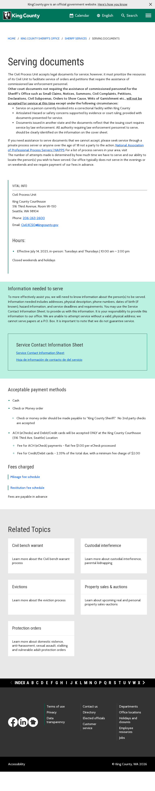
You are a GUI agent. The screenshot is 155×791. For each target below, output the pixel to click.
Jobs (122, 738)
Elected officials (94, 718)
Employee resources (126, 730)
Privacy (52, 712)
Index (20, 682)
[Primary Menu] (148, 15)
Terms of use (56, 706)
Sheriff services (76, 38)
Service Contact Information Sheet (40, 353)
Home (12, 38)
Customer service (89, 726)
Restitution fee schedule (27, 488)
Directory (89, 712)
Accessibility (16, 764)
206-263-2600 (34, 218)
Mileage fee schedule (25, 477)
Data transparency (56, 720)
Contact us (90, 706)
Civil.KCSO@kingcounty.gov (39, 225)
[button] (150, 4)
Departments (128, 706)
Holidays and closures (128, 720)
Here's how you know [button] (112, 4)
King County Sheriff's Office (40, 38)
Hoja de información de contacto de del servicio (49, 360)
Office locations (130, 712)
